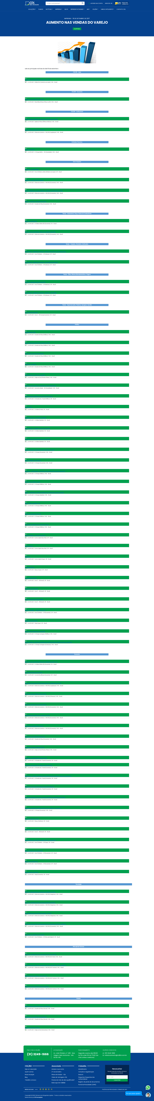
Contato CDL (121, 9)
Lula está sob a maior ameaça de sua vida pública (38, 439)
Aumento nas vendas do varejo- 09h (34, 99)
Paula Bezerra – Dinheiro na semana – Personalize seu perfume (41, 262)
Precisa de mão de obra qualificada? (63, 1080)
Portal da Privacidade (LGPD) (87, 1085)
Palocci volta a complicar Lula (32, 503)
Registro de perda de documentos (89, 1082)
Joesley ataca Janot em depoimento (34, 354)
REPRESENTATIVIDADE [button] (77, 9)
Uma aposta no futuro (31, 872)
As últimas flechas (29, 567)
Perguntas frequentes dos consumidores (86, 1078)
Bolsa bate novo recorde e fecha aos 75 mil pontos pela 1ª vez (41, 662)
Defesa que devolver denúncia (33, 514)
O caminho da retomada (32, 829)
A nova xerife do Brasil (31, 578)
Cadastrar (117, 1080)
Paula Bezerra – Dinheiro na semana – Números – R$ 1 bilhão (41, 293)
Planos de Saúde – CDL (59, 1074)
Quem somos (29, 1072)
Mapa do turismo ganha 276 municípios (37, 986)
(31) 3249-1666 (38, 1054)
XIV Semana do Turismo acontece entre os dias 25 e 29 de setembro (45, 965)
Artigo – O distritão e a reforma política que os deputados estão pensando (44, 492)
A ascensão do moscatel (31, 312)
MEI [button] (88, 9)
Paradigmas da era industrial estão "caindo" (38, 913)
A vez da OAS (28, 407)
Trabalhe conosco (30, 1080)
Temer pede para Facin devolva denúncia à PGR (37, 343)
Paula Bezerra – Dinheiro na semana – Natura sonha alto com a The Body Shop (45, 252)
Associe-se (108, 3)
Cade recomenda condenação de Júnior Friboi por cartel (39, 450)
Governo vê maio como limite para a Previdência (39, 787)
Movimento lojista (30, 150)
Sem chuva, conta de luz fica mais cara (35, 737)
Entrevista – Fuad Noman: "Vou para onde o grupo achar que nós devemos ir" (45, 471)
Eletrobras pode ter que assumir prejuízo (36, 705)
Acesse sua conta (96, 3)
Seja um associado (31, 1069)
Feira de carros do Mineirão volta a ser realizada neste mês (40, 232)
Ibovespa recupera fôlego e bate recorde (35, 694)
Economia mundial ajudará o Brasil (34, 726)
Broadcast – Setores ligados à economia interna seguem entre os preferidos (48, 776)
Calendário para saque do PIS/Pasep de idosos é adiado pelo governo (43, 683)
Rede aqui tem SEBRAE (58, 1083)
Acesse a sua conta (58, 1069)
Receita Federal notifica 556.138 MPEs (35, 130)
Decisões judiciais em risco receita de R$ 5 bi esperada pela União (45, 797)
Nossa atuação (29, 1074)
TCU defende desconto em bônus (33, 672)
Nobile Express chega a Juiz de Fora (36, 976)
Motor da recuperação (31, 221)
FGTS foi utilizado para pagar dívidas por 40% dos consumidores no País (43, 191)
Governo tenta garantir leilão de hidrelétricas (38, 765)
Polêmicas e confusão (30, 364)
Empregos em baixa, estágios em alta (34, 747)
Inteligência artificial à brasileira (34, 935)
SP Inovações (38, 1097)
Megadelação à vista (30, 332)
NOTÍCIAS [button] (49, 9)
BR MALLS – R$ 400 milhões (32, 169)
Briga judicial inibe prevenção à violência (37, 1006)
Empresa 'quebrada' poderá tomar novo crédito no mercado (43, 808)
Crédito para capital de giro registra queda (36, 758)
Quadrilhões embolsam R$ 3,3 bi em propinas (37, 525)
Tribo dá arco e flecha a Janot (32, 482)
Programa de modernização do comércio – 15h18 (38, 80)
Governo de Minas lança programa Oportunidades (40, 903)
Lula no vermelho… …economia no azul (35, 610)
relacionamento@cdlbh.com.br (116, 1055)
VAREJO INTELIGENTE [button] (107, 9)
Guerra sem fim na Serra (32, 1028)
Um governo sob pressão (31, 589)
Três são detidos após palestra (33, 460)
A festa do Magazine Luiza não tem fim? (35, 282)
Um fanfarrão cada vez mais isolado (34, 599)
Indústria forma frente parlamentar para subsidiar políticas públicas (45, 924)
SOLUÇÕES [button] (31, 9)
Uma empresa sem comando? (34, 851)
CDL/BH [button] (95, 9)
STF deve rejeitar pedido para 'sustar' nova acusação (39, 396)
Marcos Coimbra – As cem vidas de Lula (35, 535)
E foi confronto (29, 546)
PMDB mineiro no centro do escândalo (35, 375)
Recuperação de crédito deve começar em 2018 (37, 715)
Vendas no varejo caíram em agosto (34, 180)
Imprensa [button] (58, 9)
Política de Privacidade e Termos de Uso (114, 1089)
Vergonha (27, 557)
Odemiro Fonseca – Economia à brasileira (35, 418)
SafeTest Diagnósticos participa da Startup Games (40, 892)
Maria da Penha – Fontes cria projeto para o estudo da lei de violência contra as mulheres (48, 642)
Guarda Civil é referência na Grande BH (35, 631)
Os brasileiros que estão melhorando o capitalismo (40, 840)
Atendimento (82, 1069)
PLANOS (40, 9)
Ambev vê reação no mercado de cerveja (35, 201)
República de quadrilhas (31, 621)
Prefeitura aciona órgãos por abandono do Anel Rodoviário (40, 386)
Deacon (80, 1074)
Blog (66, 9)
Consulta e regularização (86, 1072)
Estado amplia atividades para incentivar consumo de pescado (41, 119)
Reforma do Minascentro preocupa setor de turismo (40, 954)
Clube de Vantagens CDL (59, 1077)
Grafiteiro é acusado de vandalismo (36, 1017)
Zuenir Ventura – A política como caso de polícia (37, 428)
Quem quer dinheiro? (31, 861)
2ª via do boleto (56, 1072)
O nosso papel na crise (32, 819)
